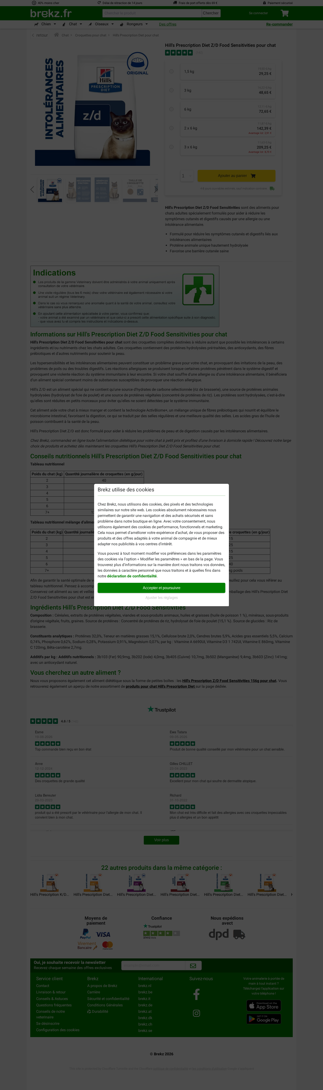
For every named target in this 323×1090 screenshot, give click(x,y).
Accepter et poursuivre (161, 588)
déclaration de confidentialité (132, 576)
